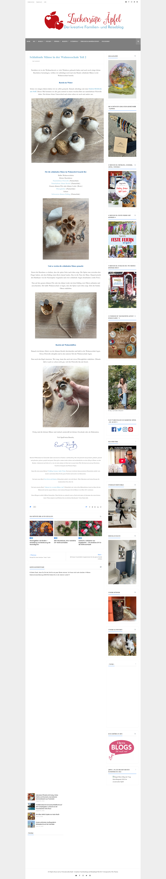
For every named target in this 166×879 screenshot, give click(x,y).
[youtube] (126, 2)
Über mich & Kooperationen (90, 41)
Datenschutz (31, 2)
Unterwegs (74, 41)
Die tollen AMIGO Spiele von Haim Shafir (47, 814)
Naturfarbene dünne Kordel (60, 183)
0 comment (37, 61)
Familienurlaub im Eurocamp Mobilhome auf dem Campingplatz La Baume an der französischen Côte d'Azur (49, 806)
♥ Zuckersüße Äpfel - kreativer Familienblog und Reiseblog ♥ (80, 872)
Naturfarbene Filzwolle (61, 180)
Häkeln (40, 41)
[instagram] (131, 2)
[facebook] (129, 2)
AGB (45, 2)
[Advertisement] (122, 697)
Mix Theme (114, 872)
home (28, 41)
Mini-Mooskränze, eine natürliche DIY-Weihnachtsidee (65, 542)
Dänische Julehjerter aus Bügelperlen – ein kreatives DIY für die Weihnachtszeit (90, 543)
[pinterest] (137, 2)
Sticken (48, 41)
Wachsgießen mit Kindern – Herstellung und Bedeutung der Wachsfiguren (40, 543)
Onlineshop (105, 41)
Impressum (39, 2)
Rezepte (65, 41)
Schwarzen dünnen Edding (61, 194)
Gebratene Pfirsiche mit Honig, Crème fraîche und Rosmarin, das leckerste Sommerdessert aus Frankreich (47, 797)
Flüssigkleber (61, 189)
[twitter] (134, 2)
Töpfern (56, 41)
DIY (34, 41)
